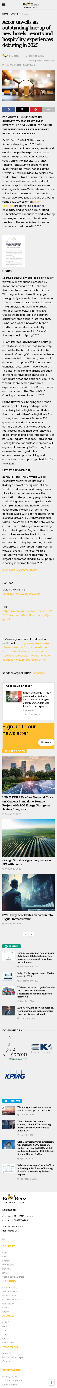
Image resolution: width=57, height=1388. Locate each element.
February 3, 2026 (28, 1178)
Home (5, 13)
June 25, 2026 (26, 1114)
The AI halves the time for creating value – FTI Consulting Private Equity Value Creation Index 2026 (34, 1126)
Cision (15, 55)
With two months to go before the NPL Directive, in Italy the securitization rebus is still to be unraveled (36, 992)
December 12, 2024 (36, 55)
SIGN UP (48, 742)
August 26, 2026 (12, 814)
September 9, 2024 (29, 980)
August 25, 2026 (12, 868)
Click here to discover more (20, 570)
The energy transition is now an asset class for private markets (34, 1109)
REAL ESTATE (28, 64)
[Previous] (25, 934)
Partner (30, 710)
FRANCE (25, 13)
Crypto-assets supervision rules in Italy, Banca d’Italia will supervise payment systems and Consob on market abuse (35, 957)
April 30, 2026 (26, 1158)
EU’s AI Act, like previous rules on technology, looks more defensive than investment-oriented (35, 1010)
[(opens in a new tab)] (15, 1048)
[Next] (31, 934)
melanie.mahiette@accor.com (21, 594)
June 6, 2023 (37, 714)
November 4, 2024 (29, 966)
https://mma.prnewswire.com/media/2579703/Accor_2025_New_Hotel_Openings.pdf (28, 615)
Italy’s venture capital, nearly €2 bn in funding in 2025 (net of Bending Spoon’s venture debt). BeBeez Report (35, 1170)
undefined (39, 673)
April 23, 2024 (26, 1001)
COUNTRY (15, 13)
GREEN (17, 64)
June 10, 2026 (26, 1135)
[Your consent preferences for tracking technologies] (51, 1382)
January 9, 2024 (27, 1018)
